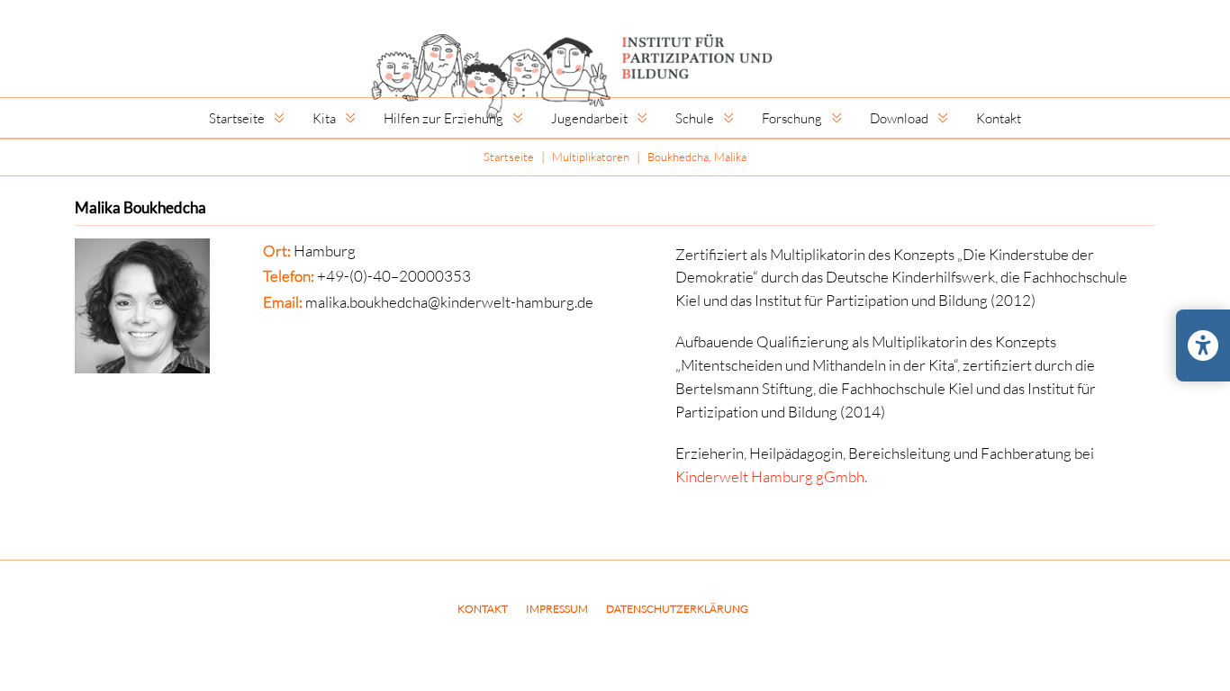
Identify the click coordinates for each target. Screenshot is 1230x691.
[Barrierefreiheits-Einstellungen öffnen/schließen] (1203, 345)
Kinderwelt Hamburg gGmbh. (771, 476)
